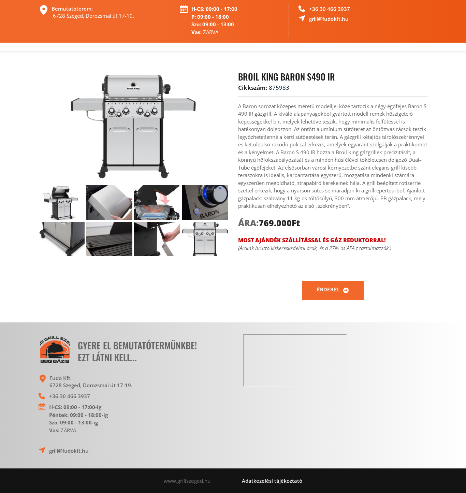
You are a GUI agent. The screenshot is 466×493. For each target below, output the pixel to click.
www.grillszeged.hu (203, 480)
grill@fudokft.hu (329, 18)
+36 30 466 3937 (330, 8)
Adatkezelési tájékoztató (272, 480)
